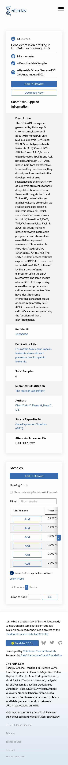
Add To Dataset (34, 83)
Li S (17, 409)
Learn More (17, 578)
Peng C (47, 405)
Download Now (34, 92)
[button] (61, 10)
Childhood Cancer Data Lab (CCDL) (27, 634)
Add (27, 519)
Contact (10, 750)
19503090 (21, 334)
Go (50, 596)
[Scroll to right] (59, 538)
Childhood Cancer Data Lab (39, 651)
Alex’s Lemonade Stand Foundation (41, 655)
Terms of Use (13, 741)
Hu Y (28, 405)
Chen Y (19, 405)
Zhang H (37, 405)
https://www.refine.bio (25, 705)
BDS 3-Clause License (19, 724)
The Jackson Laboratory (29, 390)
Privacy (10, 733)
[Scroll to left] (9, 538)
